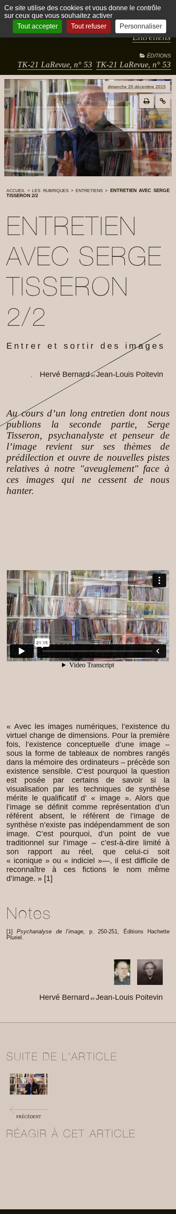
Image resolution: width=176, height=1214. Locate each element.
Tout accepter (37, 26)
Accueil (15, 190)
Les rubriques (50, 190)
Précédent (28, 1116)
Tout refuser (88, 26)
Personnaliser (141, 26)
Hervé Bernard (65, 374)
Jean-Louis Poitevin (129, 374)
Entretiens (89, 190)
